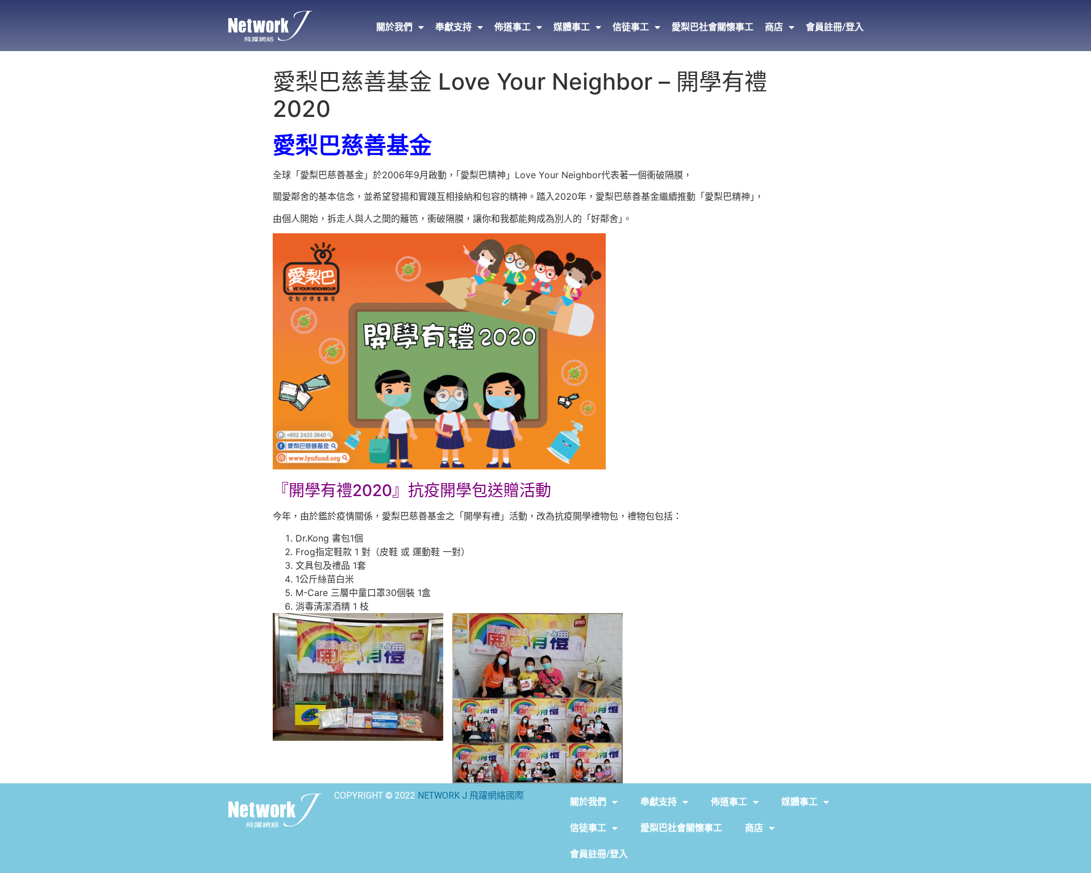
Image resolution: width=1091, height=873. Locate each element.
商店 (774, 27)
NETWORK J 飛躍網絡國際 (471, 795)
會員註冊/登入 (835, 27)
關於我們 (394, 27)
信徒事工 (631, 27)
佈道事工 (512, 27)
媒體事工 (571, 27)
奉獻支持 (453, 27)
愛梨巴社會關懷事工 (712, 27)
